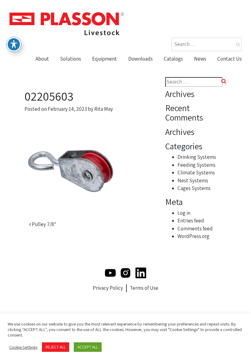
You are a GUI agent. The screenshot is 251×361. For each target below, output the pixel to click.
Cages (101, 116)
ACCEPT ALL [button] (87, 347)
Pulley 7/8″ (43, 224)
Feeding (104, 81)
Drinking (104, 69)
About (42, 58)
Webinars (141, 104)
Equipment (104, 58)
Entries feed (191, 220)
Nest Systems (111, 104)
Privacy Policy (108, 288)
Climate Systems (196, 172)
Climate (103, 92)
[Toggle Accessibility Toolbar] (13, 44)
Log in (184, 213)
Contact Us (229, 58)
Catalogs (173, 58)
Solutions (70, 58)
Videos (138, 81)
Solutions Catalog (187, 81)
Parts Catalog (182, 69)
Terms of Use (144, 288)
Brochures (143, 69)
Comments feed (195, 228)
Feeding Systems (196, 165)
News (200, 58)
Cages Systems (194, 188)
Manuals (140, 92)
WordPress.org (193, 236)
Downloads (140, 58)
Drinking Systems (197, 157)
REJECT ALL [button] (56, 347)
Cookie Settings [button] (23, 347)
